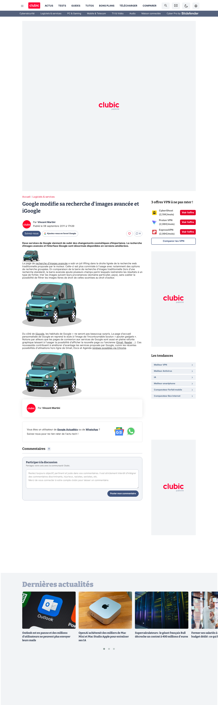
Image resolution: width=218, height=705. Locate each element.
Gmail (120, 342)
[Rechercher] (165, 6)
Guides (75, 6)
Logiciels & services (50, 13)
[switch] (186, 6)
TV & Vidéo (118, 13)
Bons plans (106, 6)
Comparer (149, 6)
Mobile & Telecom (96, 13)
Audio (132, 13)
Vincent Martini (46, 222)
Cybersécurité (27, 13)
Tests (62, 6)
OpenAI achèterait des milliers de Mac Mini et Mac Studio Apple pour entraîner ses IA (104, 636)
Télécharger (128, 6)
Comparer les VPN (173, 241)
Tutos (89, 6)
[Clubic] (34, 6)
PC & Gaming (74, 13)
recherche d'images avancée (52, 263)
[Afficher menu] (22, 6)
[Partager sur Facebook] (210, 679)
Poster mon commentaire (123, 494)
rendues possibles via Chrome (109, 348)
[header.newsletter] (176, 6)
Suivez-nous (31, 233)
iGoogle (39, 334)
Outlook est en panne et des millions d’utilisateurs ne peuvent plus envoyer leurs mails (46, 636)
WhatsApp (92, 429)
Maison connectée (151, 13)
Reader (128, 342)
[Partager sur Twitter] (210, 689)
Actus (49, 6)
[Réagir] (129, 233)
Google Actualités (67, 429)
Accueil (26, 197)
